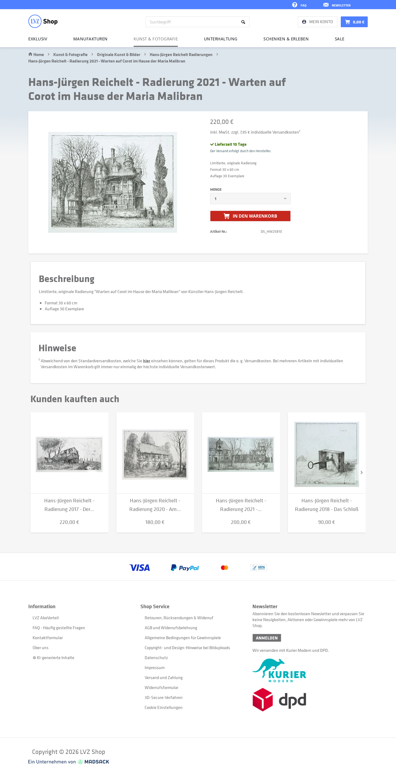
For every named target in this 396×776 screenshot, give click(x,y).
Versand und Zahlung (164, 677)
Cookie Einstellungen (164, 707)
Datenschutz (156, 657)
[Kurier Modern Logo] (308, 670)
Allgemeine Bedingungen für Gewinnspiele (183, 638)
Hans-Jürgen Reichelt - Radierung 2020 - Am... (155, 505)
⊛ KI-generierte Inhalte (53, 657)
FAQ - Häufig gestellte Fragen (59, 628)
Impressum (155, 667)
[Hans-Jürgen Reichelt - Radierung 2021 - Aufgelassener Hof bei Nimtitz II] (241, 453)
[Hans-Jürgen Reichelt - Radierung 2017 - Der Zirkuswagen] (69, 453)
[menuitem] (197, 21)
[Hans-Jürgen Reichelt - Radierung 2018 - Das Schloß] (327, 453)
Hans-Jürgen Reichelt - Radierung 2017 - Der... (69, 505)
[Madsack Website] (68, 761)
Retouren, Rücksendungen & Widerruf (179, 618)
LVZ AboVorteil (46, 618)
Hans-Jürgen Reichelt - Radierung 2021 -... (241, 505)
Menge (215, 189)
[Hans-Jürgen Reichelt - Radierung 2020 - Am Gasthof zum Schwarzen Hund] (155, 453)
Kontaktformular (48, 638)
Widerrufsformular (161, 687)
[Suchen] (244, 21)
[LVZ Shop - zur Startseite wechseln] (43, 21)
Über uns (40, 647)
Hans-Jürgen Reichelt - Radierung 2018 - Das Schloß (327, 505)
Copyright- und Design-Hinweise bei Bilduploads (187, 647)
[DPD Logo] (308, 700)
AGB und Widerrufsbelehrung (171, 628)
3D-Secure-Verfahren (164, 697)
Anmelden (267, 638)
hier (146, 361)
